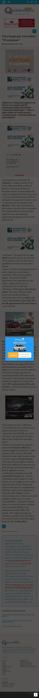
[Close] (33, 337)
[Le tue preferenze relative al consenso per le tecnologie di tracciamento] (35, 694)
